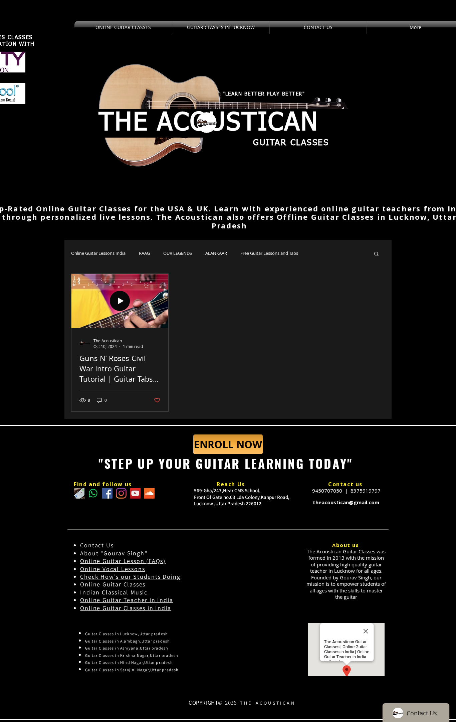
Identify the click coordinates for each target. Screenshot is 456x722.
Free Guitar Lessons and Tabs (269, 253)
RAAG (144, 253)
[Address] (79, 493)
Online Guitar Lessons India (98, 253)
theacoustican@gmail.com (346, 502)
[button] (376, 254)
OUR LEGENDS (177, 253)
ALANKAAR (216, 253)
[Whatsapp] (93, 493)
